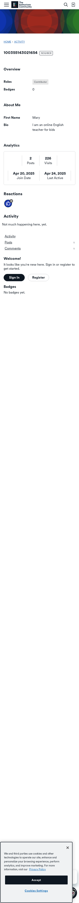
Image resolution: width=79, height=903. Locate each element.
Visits (48, 163)
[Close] (67, 847)
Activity (10, 236)
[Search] (65, 4)
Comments (39, 248)
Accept (36, 880)
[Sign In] (73, 4)
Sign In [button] (14, 277)
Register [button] (38, 277)
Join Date (24, 178)
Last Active (55, 178)
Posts (30, 163)
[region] (36, 872)
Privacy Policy (37, 869)
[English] (21, 4)
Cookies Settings (36, 890)
